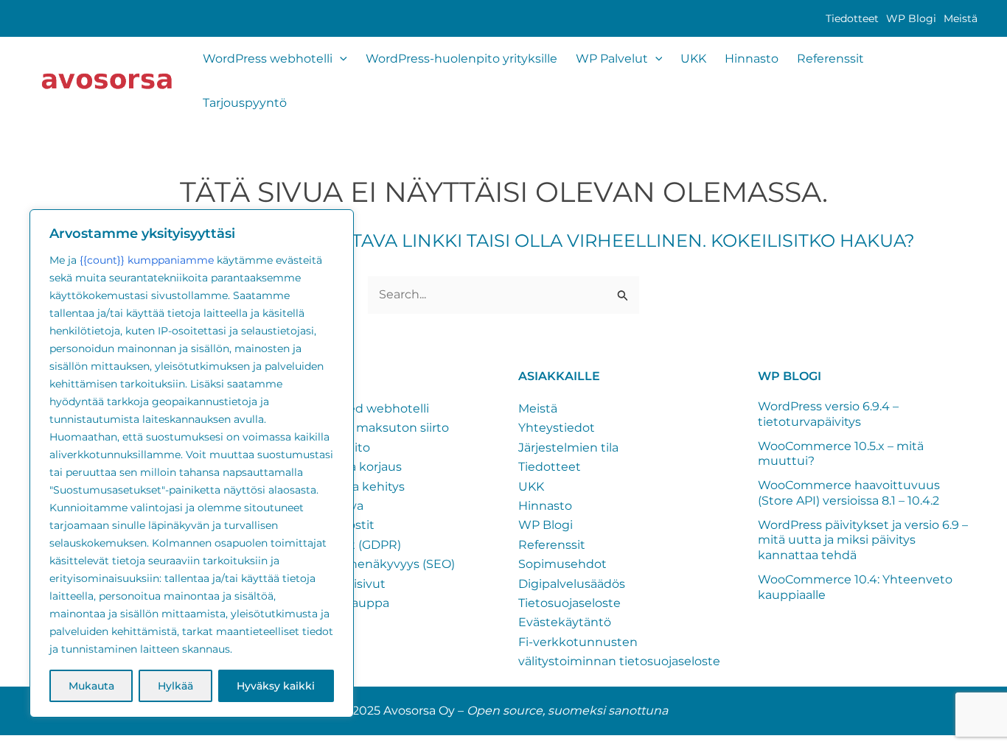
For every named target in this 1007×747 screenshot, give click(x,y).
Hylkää (175, 685)
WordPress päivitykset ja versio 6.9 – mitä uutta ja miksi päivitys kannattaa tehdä (863, 540)
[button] (339, 59)
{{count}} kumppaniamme (147, 260)
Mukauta (91, 685)
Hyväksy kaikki (276, 685)
